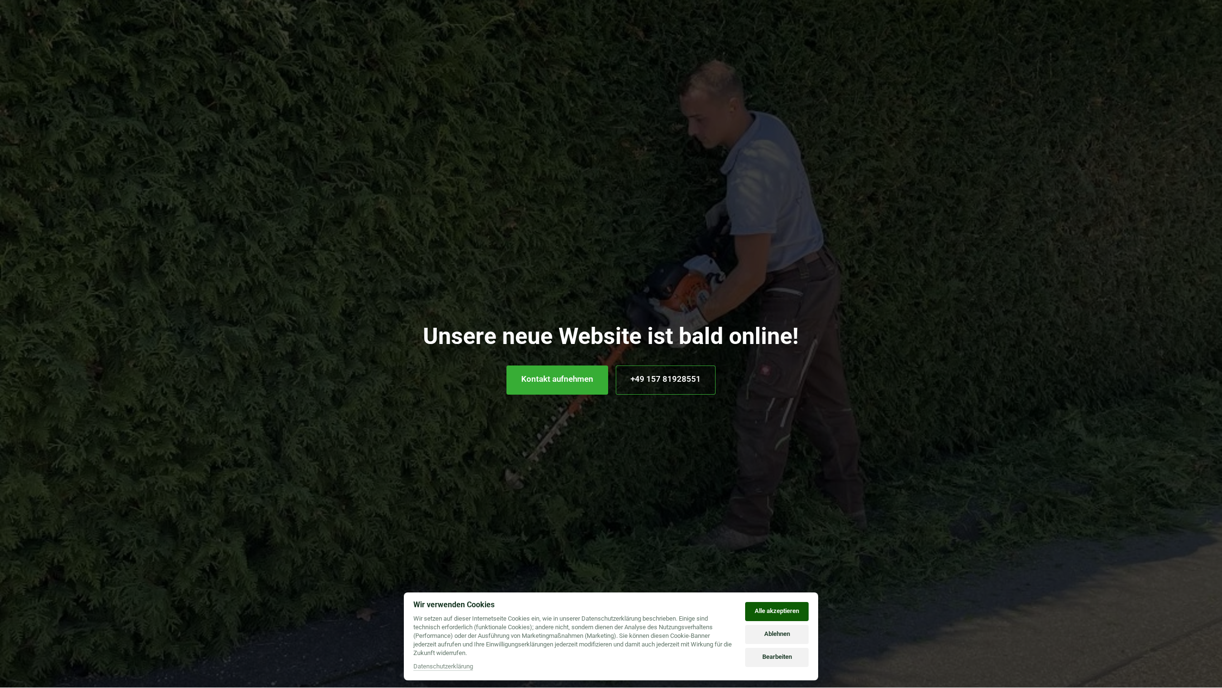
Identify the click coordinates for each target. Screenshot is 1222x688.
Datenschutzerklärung (443, 667)
